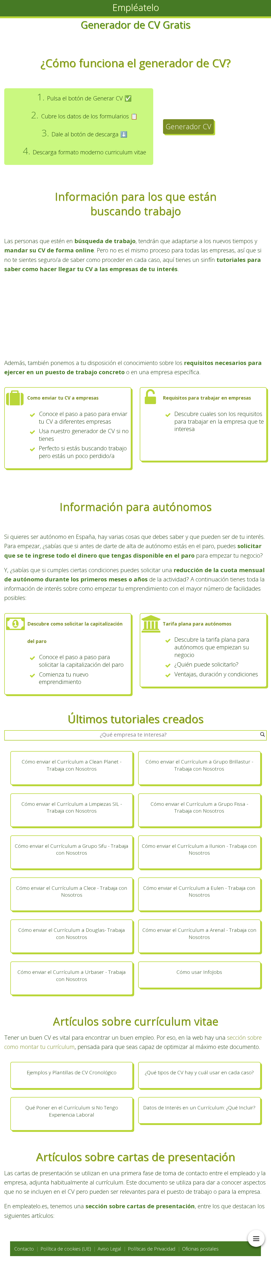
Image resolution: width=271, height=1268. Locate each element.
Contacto (24, 1249)
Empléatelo (135, 7)
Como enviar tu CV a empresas (62, 398)
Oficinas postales (200, 1249)
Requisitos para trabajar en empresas (207, 398)
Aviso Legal (109, 1249)
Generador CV (188, 126)
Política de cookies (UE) (65, 1249)
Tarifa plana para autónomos (197, 624)
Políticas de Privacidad (151, 1249)
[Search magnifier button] (262, 734)
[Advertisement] (135, 316)
